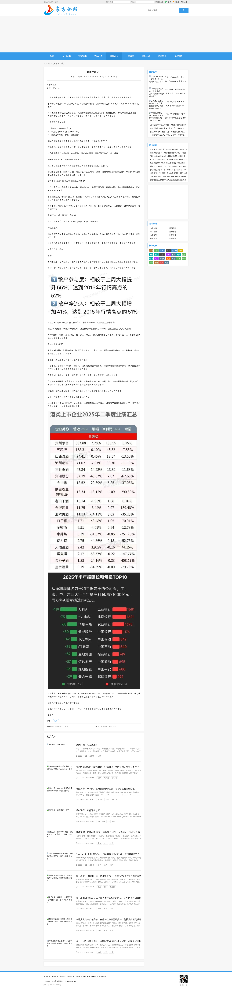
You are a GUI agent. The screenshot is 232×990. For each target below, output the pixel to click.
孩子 (151, 263)
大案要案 (130, 56)
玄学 (111, 930)
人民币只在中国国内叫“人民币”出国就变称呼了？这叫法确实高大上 (174, 106)
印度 (161, 263)
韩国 (184, 259)
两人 (156, 259)
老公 (156, 263)
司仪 (99, 843)
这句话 (114, 778)
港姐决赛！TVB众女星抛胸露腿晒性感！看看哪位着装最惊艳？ (106, 788)
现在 (111, 865)
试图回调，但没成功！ (109, 726)
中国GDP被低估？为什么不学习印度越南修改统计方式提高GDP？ (175, 118)
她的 (105, 865)
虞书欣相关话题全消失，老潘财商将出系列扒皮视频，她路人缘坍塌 (108, 941)
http (113, 821)
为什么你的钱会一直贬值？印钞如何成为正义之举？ (175, 81)
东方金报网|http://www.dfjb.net (64, 981)
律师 (111, 909)
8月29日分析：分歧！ (61, 726)
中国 (156, 251)
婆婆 (184, 255)
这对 (105, 843)
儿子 (178, 259)
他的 (99, 930)
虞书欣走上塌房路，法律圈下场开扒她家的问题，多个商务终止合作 (108, 897)
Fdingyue (101, 821)
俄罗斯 (174, 251)
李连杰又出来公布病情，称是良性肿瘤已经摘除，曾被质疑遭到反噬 (108, 919)
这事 (105, 952)
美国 (151, 251)
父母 (166, 263)
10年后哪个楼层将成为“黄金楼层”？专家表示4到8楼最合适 (175, 93)
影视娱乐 (162, 56)
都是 (173, 259)
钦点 (111, 843)
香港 (107, 800)
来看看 (100, 800)
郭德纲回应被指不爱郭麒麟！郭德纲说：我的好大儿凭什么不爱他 (107, 767)
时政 (168, 255)
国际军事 (82, 56)
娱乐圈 (112, 887)
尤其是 (106, 778)
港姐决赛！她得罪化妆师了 (89, 810)
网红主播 (146, 56)
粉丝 (99, 865)
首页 (52, 56)
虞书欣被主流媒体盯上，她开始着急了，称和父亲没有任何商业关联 (108, 876)
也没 (105, 887)
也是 (99, 887)
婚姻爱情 (178, 56)
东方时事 (66, 56)
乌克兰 (162, 255)
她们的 (114, 800)
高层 (56, 721)
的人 (105, 930)
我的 (178, 255)
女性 (180, 251)
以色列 (162, 259)
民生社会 (98, 56)
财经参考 (114, 56)
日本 (168, 251)
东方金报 (184, 2)
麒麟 (99, 778)
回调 (99, 756)
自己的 (162, 251)
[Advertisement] (116, 34)
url (108, 821)
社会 (151, 255)
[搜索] (183, 10)
